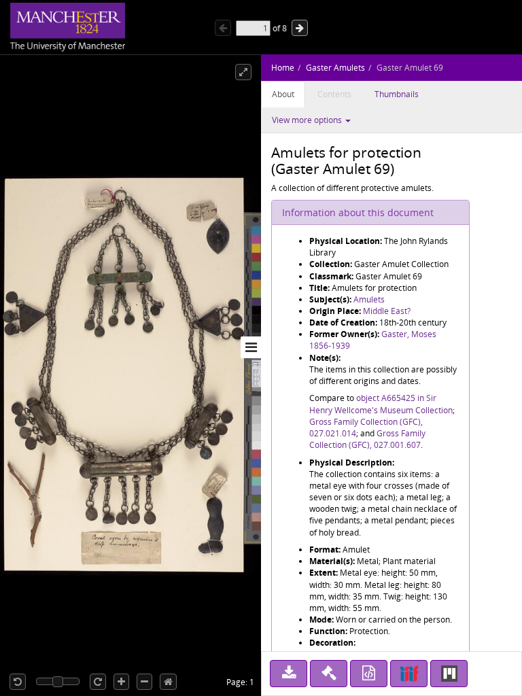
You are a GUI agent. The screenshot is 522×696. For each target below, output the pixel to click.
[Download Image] (288, 673)
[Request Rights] (328, 673)
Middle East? (387, 311)
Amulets (369, 299)
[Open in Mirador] (449, 673)
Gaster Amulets (335, 67)
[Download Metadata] (368, 673)
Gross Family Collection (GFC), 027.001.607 (367, 439)
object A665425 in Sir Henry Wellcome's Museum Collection (381, 403)
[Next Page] (300, 28)
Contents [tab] (334, 94)
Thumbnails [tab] (397, 94)
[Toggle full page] (243, 72)
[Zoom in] (121, 682)
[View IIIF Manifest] (409, 673)
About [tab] (283, 94)
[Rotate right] (98, 682)
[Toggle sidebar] (251, 347)
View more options (308, 120)
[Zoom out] (144, 682)
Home (282, 67)
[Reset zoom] (168, 682)
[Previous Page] (223, 28)
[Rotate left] (18, 682)
